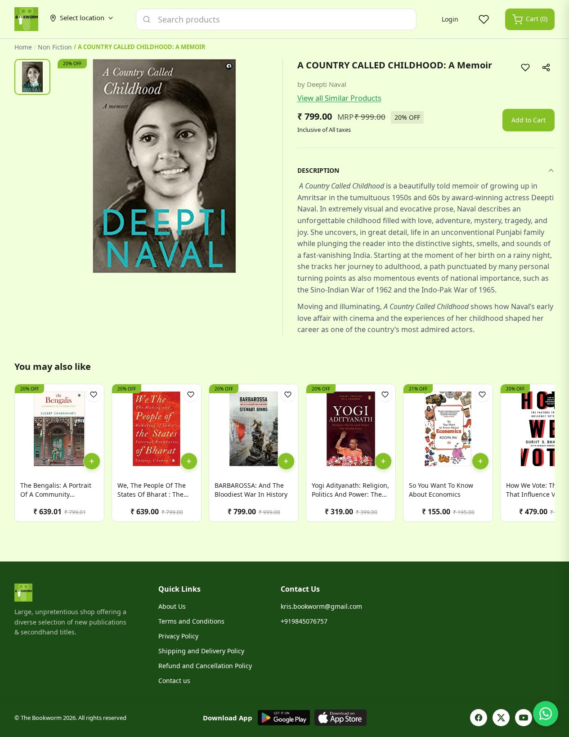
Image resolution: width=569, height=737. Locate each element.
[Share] (546, 67)
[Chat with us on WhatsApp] (545, 713)
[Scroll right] (546, 456)
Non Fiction (55, 47)
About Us (172, 606)
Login (450, 19)
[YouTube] (523, 717)
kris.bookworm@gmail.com (321, 606)
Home (23, 47)
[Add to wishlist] (525, 67)
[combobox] (276, 19)
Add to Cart (528, 120)
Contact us (174, 680)
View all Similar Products (339, 98)
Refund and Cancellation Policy (205, 665)
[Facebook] (478, 717)
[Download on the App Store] (340, 717)
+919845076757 (304, 621)
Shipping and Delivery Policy (201, 651)
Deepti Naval (326, 84)
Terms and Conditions (191, 621)
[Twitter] (501, 717)
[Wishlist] (483, 19)
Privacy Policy (178, 636)
